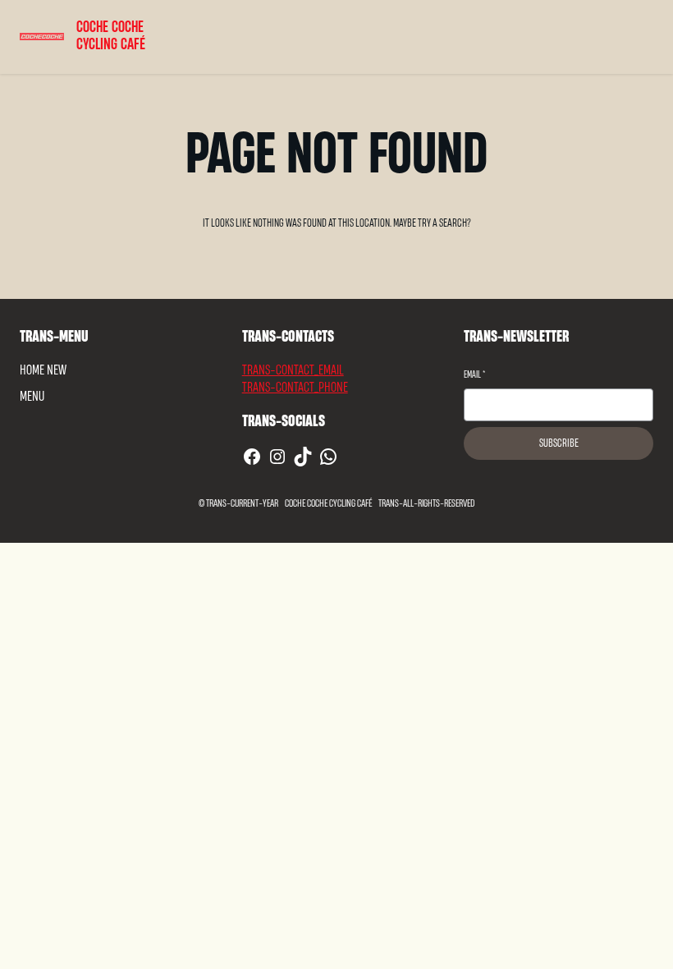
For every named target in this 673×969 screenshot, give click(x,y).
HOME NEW (43, 370)
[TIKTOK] (303, 456)
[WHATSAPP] (328, 456)
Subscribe (559, 443)
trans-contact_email (293, 370)
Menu (32, 396)
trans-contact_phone (295, 387)
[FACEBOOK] (252, 456)
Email (474, 374)
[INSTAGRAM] (277, 456)
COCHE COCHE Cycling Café (110, 36)
